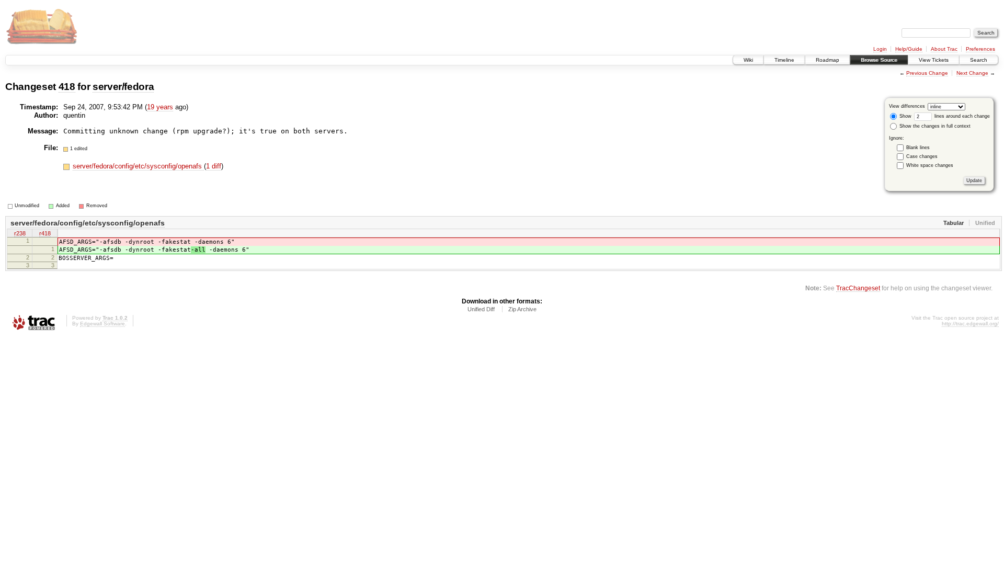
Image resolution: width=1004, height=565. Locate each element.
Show (904, 116)
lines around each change (961, 116)
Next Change (972, 73)
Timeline (784, 60)
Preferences (980, 49)
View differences (907, 106)
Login (880, 49)
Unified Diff (481, 309)
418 (67, 86)
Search (978, 60)
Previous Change (927, 73)
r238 (20, 233)
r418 (45, 233)
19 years (160, 107)
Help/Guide (908, 49)
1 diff (213, 166)
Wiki (748, 60)
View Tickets (934, 60)
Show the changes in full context (934, 126)
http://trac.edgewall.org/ (970, 323)
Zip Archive (522, 309)
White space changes (929, 165)
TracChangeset (858, 288)
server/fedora (123, 86)
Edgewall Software (102, 323)
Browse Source (879, 60)
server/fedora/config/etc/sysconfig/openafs (138, 166)
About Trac (944, 49)
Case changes (922, 156)
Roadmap (827, 60)
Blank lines (918, 147)
